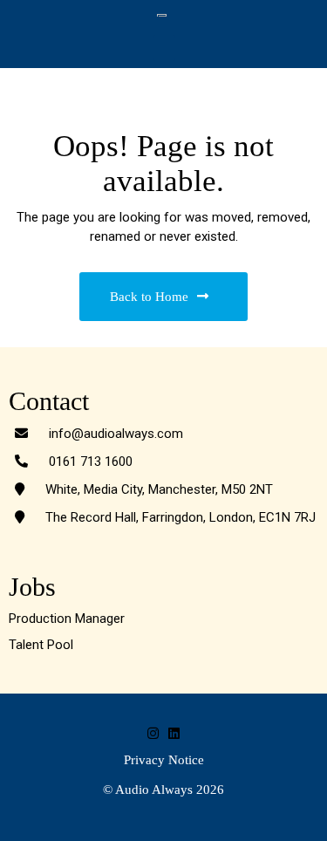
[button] (164, 48)
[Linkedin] (174, 733)
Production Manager (67, 618)
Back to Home (149, 297)
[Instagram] (153, 733)
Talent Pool (41, 645)
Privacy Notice (164, 760)
